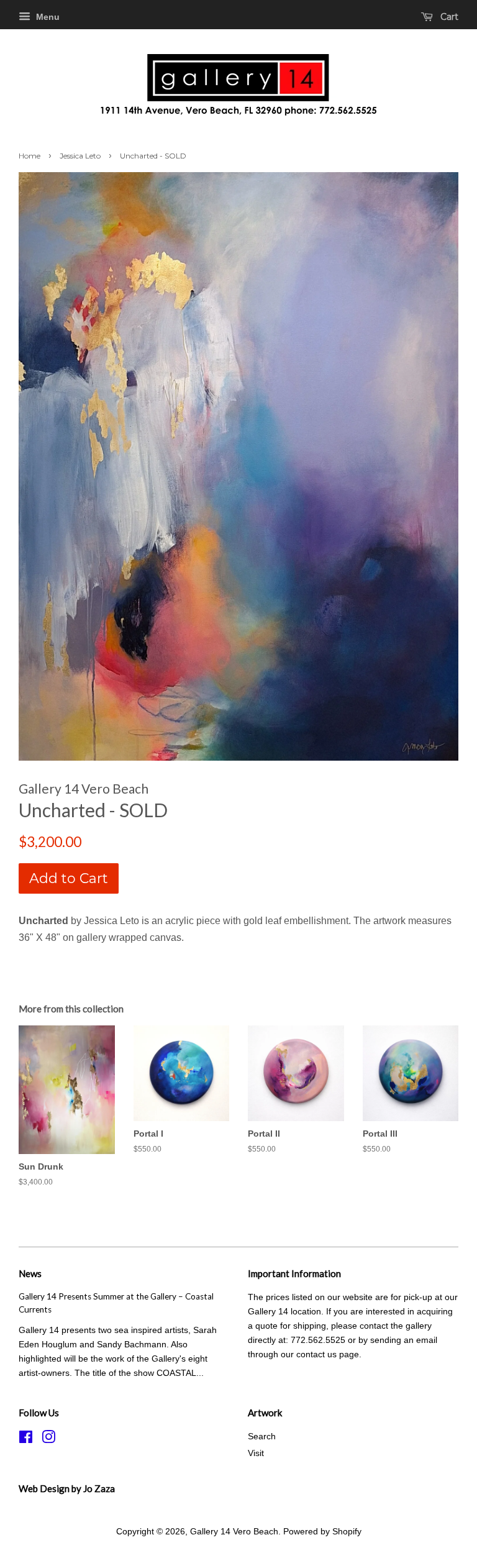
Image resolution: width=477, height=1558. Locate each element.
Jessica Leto (80, 155)
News (30, 1273)
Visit (256, 1453)
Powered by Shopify (322, 1531)
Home (29, 155)
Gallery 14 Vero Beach (234, 1531)
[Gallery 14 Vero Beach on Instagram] (48, 1439)
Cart (448, 16)
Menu (47, 17)
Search (262, 1436)
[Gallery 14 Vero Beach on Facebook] (26, 1439)
